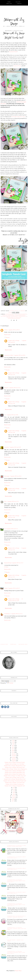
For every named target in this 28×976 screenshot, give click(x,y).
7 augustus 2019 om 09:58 (19, 355)
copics (5, 315)
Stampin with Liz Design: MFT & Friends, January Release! (16, 917)
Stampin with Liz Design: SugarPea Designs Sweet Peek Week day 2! (16, 952)
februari (14, 796)
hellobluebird (5, 316)
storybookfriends (14, 318)
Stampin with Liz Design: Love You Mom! (14, 764)
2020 (13, 750)
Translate (11, 683)
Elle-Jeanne (6, 476)
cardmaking (9, 314)
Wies (5, 501)
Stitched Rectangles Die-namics (19, 116)
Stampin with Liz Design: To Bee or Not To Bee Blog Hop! (16, 846)
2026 (13, 740)
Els (5, 528)
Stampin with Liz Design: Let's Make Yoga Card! (15, 775)
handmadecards (20, 315)
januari (13, 797)
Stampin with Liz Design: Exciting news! (15, 784)
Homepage (13, 644)
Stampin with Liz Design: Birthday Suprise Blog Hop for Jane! (16, 928)
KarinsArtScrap (7, 562)
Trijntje (6, 588)
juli (14, 787)
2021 (13, 749)
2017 (13, 801)
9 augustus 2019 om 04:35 (14, 588)
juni (14, 789)
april (14, 792)
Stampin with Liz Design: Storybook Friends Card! (15, 780)
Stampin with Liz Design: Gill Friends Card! (15, 767)
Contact (19, 3)
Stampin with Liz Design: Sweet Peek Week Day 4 (16, 857)
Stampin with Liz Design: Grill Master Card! (15, 770)
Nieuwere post (23, 644)
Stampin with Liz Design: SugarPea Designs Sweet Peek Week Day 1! (16, 880)
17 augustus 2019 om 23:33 (16, 613)
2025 (13, 742)
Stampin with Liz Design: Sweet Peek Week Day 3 (16, 893)
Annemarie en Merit (8, 355)
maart (14, 794)
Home (9, 1)
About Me (9, 3)
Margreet (6, 387)
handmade (10, 315)
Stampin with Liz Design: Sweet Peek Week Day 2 (16, 869)
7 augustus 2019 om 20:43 (15, 476)
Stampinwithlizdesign (14, 317)
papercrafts (23, 316)
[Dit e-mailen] (12, 312)
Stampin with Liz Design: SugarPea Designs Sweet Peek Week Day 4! (16, 904)
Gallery (18, 1)
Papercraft (14, 316)
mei (14, 791)
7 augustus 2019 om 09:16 (14, 330)
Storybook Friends (13, 51)
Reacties (8, 337)
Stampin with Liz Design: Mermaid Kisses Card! (15, 765)
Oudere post (4, 644)
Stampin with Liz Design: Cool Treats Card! (15, 782)
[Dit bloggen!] (14, 312)
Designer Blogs (18, 970)
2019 (13, 752)
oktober (13, 757)
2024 (13, 744)
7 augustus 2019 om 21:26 (13, 501)
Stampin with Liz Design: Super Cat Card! (14, 777)
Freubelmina (7, 613)
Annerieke (6, 447)
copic (15, 314)
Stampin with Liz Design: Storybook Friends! (15, 762)
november (14, 755)
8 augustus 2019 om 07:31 (12, 528)
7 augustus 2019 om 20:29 (15, 447)
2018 (13, 799)
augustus (14, 760)
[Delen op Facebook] (17, 312)
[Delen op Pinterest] (18, 312)
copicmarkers (22, 314)
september (14, 759)
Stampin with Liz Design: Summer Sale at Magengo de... (14, 769)
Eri (5, 414)
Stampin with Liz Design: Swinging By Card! (15, 785)
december (14, 754)
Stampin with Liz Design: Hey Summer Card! (15, 774)
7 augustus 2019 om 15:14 (14, 387)
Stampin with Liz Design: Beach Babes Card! (15, 772)
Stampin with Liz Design (14, 22)
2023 (13, 745)
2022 (13, 747)
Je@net (5, 330)
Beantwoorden (7, 334)
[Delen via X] (15, 312)
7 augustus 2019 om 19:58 (12, 414)
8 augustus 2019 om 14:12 (17, 562)
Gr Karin (6, 567)
